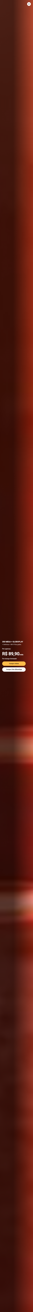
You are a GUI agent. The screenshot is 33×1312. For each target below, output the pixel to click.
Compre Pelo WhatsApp (14, 669)
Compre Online (14, 663)
